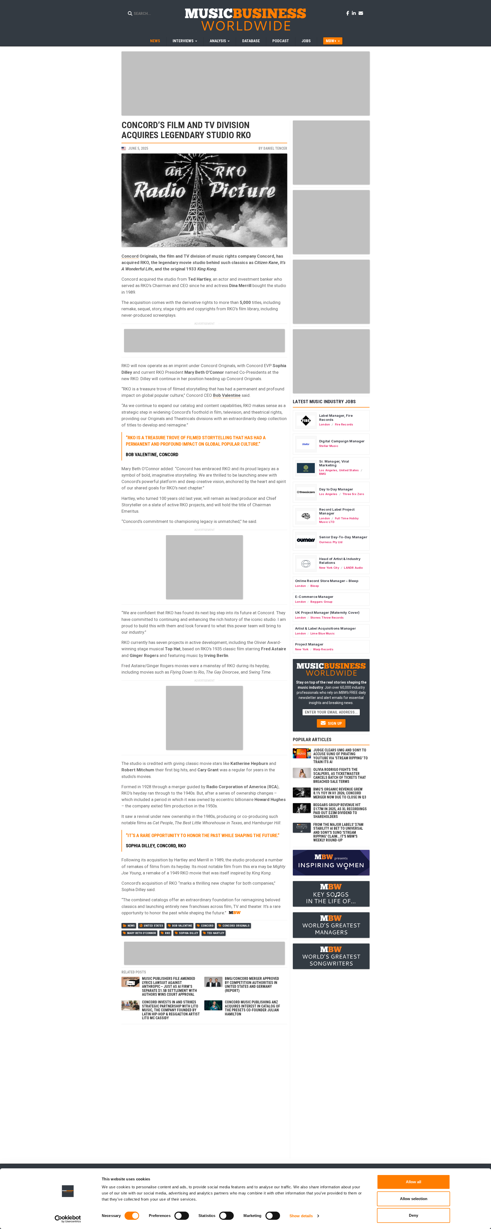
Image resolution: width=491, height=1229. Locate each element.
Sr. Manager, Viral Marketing (334, 463)
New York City (329, 567)
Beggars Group (321, 601)
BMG (322, 474)
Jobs (306, 41)
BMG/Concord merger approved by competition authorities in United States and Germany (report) (252, 984)
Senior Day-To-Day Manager (343, 537)
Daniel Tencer (275, 148)
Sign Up (334, 723)
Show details (301, 1216)
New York (302, 649)
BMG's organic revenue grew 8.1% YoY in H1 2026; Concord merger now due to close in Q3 (339, 793)
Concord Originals (236, 925)
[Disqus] (204, 1091)
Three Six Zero (353, 494)
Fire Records (344, 424)
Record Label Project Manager (336, 511)
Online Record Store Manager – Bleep (326, 581)
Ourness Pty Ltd (330, 542)
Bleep (314, 586)
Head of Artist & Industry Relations (340, 561)
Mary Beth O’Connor (141, 933)
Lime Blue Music (322, 633)
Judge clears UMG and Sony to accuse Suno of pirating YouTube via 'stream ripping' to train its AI (340, 756)
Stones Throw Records (327, 617)
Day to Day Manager (336, 489)
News (155, 41)
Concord (130, 256)
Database (251, 41)
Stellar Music (328, 446)
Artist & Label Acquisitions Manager (325, 628)
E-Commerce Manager (314, 597)
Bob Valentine (227, 395)
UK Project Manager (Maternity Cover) (327, 612)
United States (153, 925)
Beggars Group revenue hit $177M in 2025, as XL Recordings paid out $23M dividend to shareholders (340, 811)
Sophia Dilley (188, 933)
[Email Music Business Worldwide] (361, 13)
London (324, 424)
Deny (413, 1215)
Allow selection (413, 1199)
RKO (167, 933)
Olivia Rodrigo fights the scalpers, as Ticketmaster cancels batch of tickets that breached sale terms (339, 775)
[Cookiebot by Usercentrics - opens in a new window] (68, 1219)
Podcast (280, 41)
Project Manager (309, 644)
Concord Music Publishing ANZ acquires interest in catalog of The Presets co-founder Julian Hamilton (252, 1008)
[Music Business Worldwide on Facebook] (348, 13)
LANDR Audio (353, 567)
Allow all (413, 1182)
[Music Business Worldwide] (245, 19)
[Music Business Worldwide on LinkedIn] (355, 13)
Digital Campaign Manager (342, 441)
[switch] (181, 1216)
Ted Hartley (215, 933)
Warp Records (323, 649)
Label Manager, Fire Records (336, 417)
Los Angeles (328, 470)
